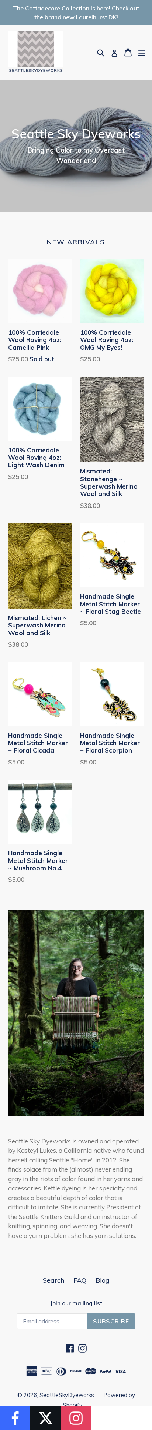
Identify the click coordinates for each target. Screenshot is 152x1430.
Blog (103, 1280)
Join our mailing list (76, 1303)
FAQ (79, 1280)
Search (53, 1280)
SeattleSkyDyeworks (66, 1395)
